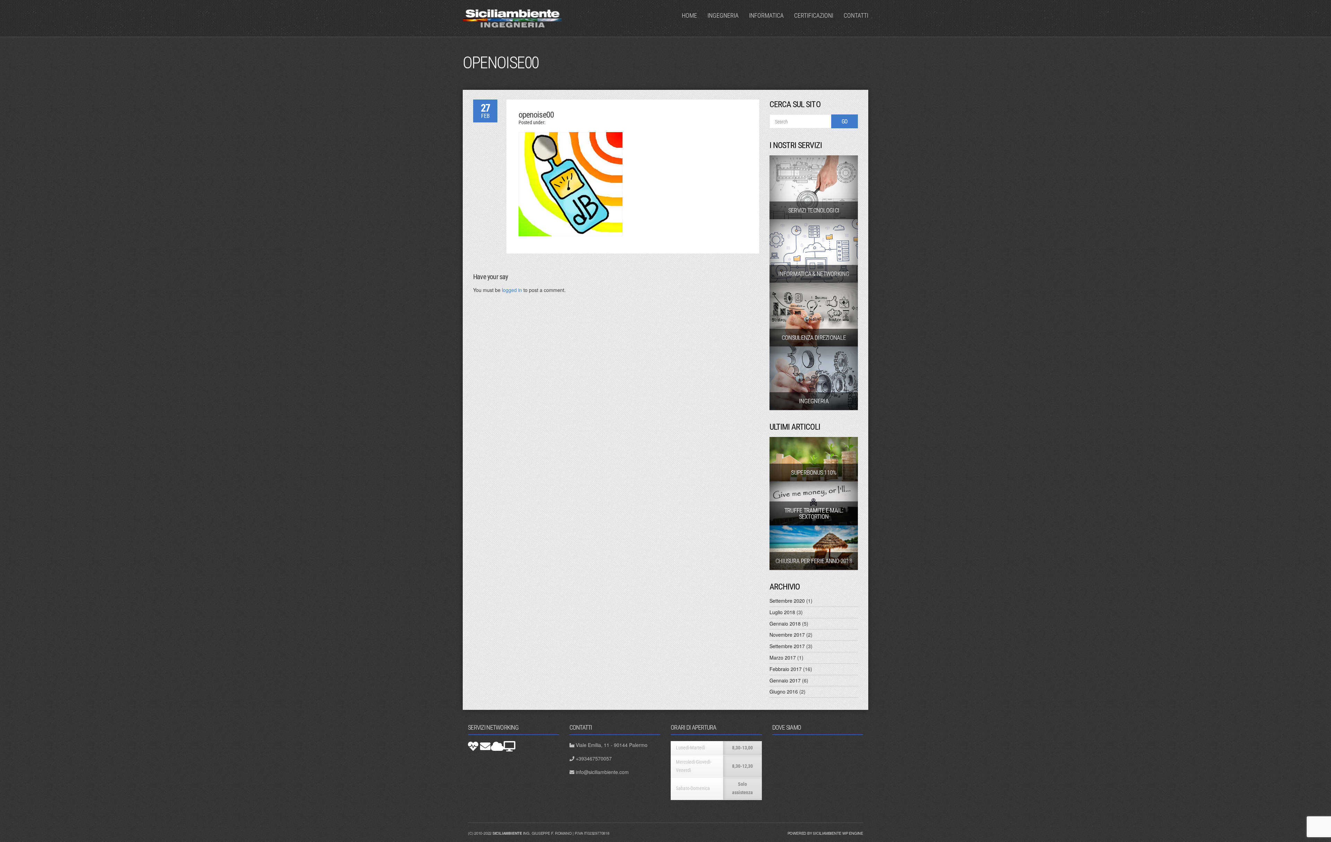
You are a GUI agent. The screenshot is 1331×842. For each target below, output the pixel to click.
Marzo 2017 (782, 657)
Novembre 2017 (787, 634)
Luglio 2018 (782, 612)
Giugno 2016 (783, 691)
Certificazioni (813, 15)
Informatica (766, 15)
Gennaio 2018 (785, 623)
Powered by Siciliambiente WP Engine (825, 833)
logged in (512, 289)
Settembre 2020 (787, 600)
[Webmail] (485, 746)
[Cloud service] (497, 746)
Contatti (856, 15)
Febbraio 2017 (785, 668)
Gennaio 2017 (785, 680)
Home (689, 15)
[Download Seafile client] (509, 746)
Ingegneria (723, 15)
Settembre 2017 (787, 646)
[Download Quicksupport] (473, 746)
